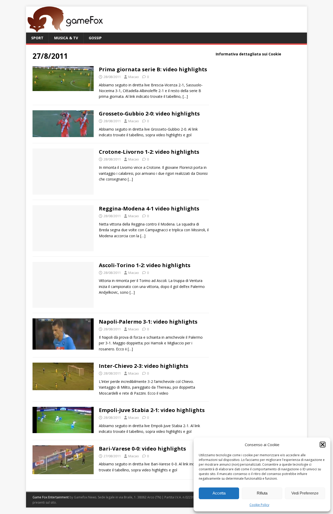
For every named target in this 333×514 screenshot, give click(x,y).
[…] (185, 96)
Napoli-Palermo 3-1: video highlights (148, 321)
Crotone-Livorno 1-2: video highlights (149, 151)
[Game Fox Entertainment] (65, 29)
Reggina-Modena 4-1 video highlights (149, 208)
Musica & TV (66, 37)
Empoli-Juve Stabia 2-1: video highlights (152, 410)
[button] (322, 444)
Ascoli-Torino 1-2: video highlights (144, 265)
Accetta (219, 493)
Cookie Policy (259, 505)
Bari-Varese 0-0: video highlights (142, 448)
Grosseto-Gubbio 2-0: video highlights (149, 113)
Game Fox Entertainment (51, 497)
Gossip (95, 37)
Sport (37, 37)
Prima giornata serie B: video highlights (153, 69)
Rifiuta (262, 493)
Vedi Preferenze (304, 493)
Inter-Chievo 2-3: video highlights (143, 365)
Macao (133, 76)
